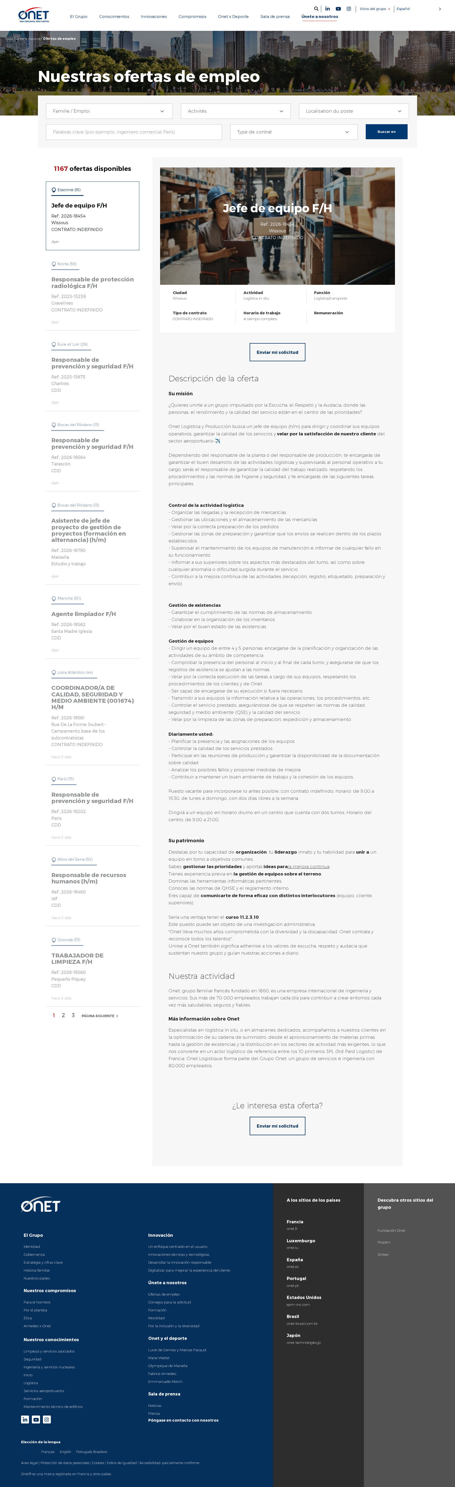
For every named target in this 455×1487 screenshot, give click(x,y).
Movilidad (156, 1318)
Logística (31, 1382)
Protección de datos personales (65, 1463)
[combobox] (109, 111)
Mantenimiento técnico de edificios (53, 1406)
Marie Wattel (158, 1357)
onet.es (293, 1266)
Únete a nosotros (28, 39)
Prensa (154, 1413)
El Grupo (33, 1235)
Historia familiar (37, 1270)
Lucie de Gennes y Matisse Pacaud (177, 1350)
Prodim (384, 1242)
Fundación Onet (391, 1230)
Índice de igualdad (122, 1463)
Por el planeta (35, 1310)
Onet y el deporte (167, 1338)
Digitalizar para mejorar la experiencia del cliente (189, 1270)
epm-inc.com (298, 1304)
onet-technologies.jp (304, 1342)
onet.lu (292, 1247)
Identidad (32, 1246)
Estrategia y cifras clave (43, 1262)
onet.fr (292, 1228)
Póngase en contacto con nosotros (183, 1420)
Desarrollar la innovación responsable (179, 1262)
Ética (28, 1318)
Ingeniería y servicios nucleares (49, 1367)
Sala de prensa (164, 1393)
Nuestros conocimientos (51, 1339)
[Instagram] (349, 8)
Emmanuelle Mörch (165, 1381)
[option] (48, 1451)
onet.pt (293, 1285)
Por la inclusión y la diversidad (173, 1326)
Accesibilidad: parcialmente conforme (169, 1463)
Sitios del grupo (373, 9)
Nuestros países (37, 1278)
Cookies (98, 1463)
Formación (33, 1398)
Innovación (160, 1235)
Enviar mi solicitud (277, 352)
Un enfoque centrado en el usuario (177, 1246)
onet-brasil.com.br (302, 1323)
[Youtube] (338, 8)
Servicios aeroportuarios (44, 1390)
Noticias (154, 1405)
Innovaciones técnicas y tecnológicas (178, 1254)
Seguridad (32, 1359)
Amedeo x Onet (37, 1326)
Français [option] (48, 1452)
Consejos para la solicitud (169, 1302)
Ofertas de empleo (164, 1294)
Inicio (9, 39)
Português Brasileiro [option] (91, 1452)
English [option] (65, 1452)
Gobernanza (34, 1254)
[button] (316, 8)
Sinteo (383, 1254)
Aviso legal (29, 1463)
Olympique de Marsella (167, 1365)
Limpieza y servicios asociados (49, 1351)
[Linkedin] (327, 8)
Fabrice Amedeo (162, 1373)
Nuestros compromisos (50, 1290)
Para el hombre (37, 1302)
